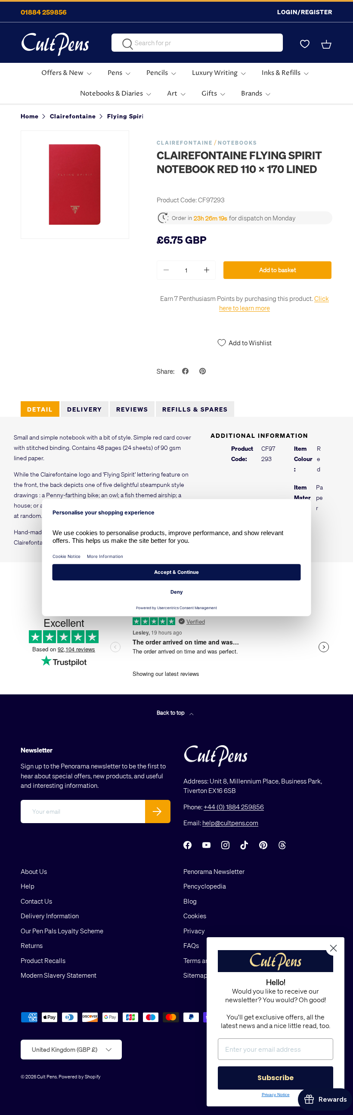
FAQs (191, 945)
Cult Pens (47, 1076)
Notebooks (237, 142)
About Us (34, 871)
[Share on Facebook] (186, 371)
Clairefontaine (185, 142)
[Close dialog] (333, 948)
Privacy (194, 930)
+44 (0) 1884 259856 (234, 806)
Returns (32, 945)
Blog (190, 901)
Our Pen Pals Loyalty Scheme (62, 930)
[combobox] (196, 43)
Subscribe (275, 1078)
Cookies (194, 915)
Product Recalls (43, 960)
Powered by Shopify (80, 1076)
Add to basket (277, 269)
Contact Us (36, 901)
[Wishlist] (304, 44)
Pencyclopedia (204, 886)
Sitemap (195, 975)
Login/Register (304, 11)
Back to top (171, 712)
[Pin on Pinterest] (203, 371)
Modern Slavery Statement (58, 975)
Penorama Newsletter (214, 871)
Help (27, 886)
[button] (327, 44)
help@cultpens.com (230, 822)
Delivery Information (50, 915)
